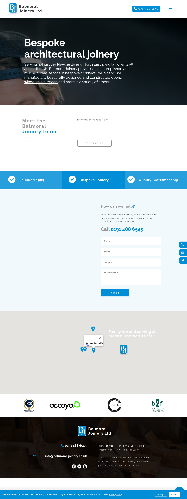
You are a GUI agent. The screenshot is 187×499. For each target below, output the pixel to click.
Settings (161, 494)
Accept (174, 494)
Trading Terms (106, 449)
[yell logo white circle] (85, 466)
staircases (49, 82)
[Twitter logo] (79, 466)
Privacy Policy (115, 494)
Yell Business (135, 449)
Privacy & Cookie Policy (132, 446)
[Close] (183, 494)
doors (116, 77)
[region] (170, 8)
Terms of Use (105, 446)
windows (31, 82)
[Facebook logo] (74, 466)
